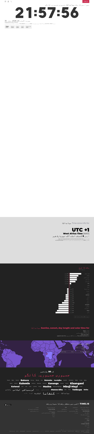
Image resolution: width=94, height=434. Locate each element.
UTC (88, 283)
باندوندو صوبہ (45, 389)
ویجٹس (76, 409)
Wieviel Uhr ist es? (71, 431)
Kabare (11, 383)
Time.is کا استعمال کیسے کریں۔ (48, 412)
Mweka (81, 386)
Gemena (71, 380)
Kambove (33, 383)
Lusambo (35, 386)
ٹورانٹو (87, 279)
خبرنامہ (76, 412)
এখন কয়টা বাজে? (47, 431)
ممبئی (88, 302)
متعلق (53, 414)
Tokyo (7, 27)
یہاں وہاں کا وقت (85, 409)
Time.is (86, 1)
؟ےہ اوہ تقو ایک (79, 432)
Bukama (17, 380)
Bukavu (25, 380)
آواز (88, 427)
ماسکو (88, 298)
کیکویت (37, 393)
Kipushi (66, 383)
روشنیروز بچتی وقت (85, 414)
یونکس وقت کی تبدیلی (62, 411)
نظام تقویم (86, 422)
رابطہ (53, 416)
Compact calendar (85, 423)
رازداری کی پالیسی (34, 411)
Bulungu (32, 380)
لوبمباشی (28, 389)
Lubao (30, 386)
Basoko (8, 380)
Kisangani (77, 383)
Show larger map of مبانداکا (82, 351)
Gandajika (57, 380)
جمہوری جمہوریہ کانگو (47, 374)
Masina (47, 386)
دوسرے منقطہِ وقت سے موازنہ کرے (82, 316)
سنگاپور (87, 306)
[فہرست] (5, 1)
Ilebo (76, 380)
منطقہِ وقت (87, 412)
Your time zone (86, 411)
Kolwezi (15, 386)
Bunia (37, 380)
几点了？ (17, 431)
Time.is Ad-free (51, 409)
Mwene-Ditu (57, 390)
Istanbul (87, 294)
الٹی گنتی (87, 418)
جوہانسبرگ (86, 289)
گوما (31, 393)
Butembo (48, 380)
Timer (88, 420)
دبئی (88, 300)
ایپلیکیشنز (75, 407)
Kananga (53, 383)
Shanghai (87, 304)
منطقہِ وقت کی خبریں (73, 411)
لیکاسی (16, 389)
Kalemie (24, 383)
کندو (57, 393)
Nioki (65, 389)
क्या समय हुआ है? (22, 431)
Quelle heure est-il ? (35, 431)
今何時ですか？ (77, 431)
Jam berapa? (64, 431)
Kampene (45, 383)
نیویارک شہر (86, 277)
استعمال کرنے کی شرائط (33, 409)
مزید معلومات (36, 23)
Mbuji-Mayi (70, 386)
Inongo (80, 380)
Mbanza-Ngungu (57, 386)
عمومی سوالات (52, 411)
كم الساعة (42, 431)
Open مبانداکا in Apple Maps (66, 351)
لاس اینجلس (28, 27)
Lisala (22, 386)
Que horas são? (58, 431)
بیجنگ (12, 27)
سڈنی (88, 312)
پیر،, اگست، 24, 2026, (17, 21)
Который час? (52, 431)
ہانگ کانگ (87, 308)
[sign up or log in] (8, 1)
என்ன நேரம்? (87, 431)
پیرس (17, 27)
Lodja (26, 386)
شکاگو (88, 275)
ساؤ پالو (87, 281)
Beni (13, 380)
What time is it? (12, 431)
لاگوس (88, 285)
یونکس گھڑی (64, 409)
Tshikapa (77, 389)
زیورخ (88, 291)
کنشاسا (48, 393)
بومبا (37, 389)
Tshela (69, 389)
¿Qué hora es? (28, 431)
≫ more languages (86, 432)
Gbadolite (65, 380)
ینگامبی (25, 393)
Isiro (85, 380)
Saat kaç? (82, 431)
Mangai (39, 386)
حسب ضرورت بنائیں (51, 407)
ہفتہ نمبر (87, 425)
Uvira (86, 390)
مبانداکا (65, 393)
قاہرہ (88, 296)
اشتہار (37, 407)
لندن (22, 27)
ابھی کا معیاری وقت (84, 407)
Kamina (39, 383)
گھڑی (88, 416)
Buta (42, 380)
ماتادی (8, 390)
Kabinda (15, 383)
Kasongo (62, 383)
